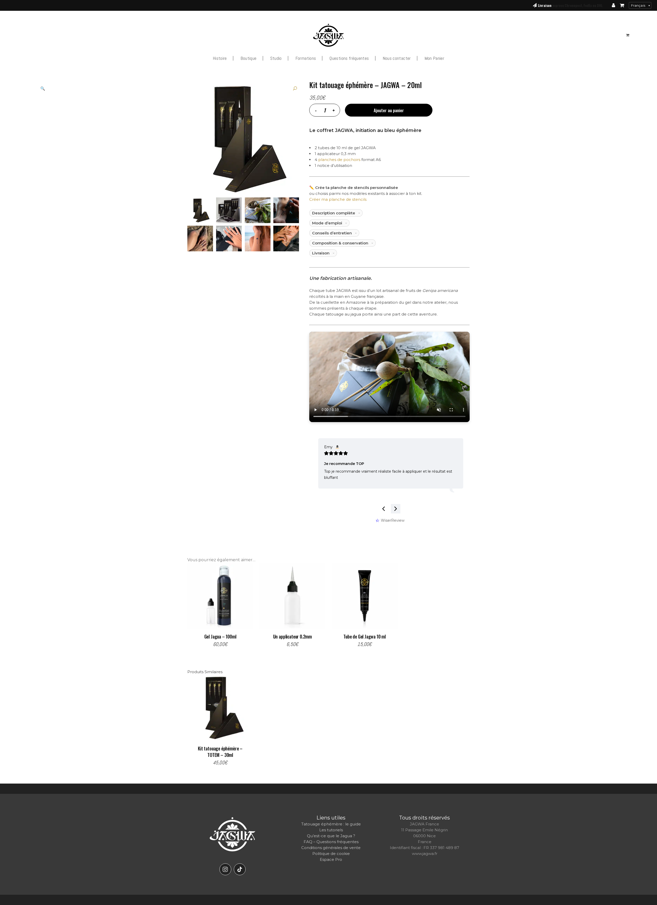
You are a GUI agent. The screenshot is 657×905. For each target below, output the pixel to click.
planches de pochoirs (339, 159)
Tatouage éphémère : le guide (331, 824)
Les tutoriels (331, 829)
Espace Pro (331, 859)
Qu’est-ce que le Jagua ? (331, 835)
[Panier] (622, 5)
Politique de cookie (331, 853)
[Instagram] (225, 869)
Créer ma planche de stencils (337, 199)
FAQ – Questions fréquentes (331, 841)
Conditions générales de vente (331, 847)
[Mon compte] (613, 5)
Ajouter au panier (389, 110)
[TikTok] (240, 869)
